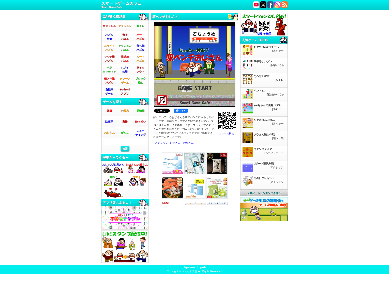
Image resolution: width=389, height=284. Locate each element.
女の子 (137, 176)
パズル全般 (109, 36)
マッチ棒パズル (109, 58)
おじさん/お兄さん (113, 164)
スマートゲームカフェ (121, 5)
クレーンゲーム (125, 80)
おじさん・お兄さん (182, 142)
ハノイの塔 (125, 69)
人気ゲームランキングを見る (264, 193)
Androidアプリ (125, 91)
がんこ (125, 132)
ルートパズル (140, 58)
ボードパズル (140, 36)
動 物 (113, 189)
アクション (124, 25)
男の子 (113, 176)
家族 (125, 121)
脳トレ (140, 25)
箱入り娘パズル (109, 80)
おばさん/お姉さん (137, 164)
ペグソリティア (109, 69)
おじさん (109, 132)
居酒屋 (140, 110)
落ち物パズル (140, 47)
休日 (109, 110)
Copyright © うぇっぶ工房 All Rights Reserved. (194, 271)
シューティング (140, 132)
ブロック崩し (140, 80)
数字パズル (125, 36)
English (201, 267)
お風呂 (125, 110)
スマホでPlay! (227, 133)
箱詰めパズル (125, 58)
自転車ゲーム (109, 91)
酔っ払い (140, 121)
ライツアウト (140, 69)
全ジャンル (109, 25)
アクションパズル (124, 47)
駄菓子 (109, 121)
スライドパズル (109, 47)
